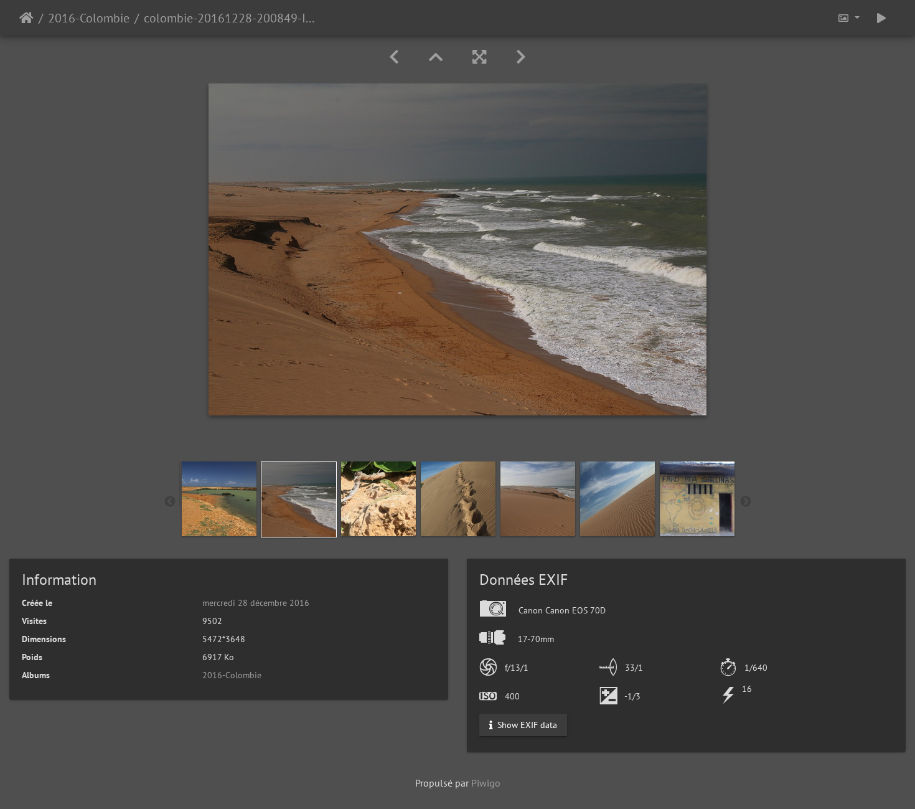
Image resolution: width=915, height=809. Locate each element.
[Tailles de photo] (848, 18)
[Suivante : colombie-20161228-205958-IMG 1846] (521, 57)
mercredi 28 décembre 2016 (255, 602)
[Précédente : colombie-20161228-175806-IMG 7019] (394, 57)
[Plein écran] (479, 57)
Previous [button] (170, 502)
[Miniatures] (436, 57)
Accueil (26, 18)
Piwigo (485, 783)
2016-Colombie (88, 18)
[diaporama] (881, 18)
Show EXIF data (526, 725)
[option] (219, 498)
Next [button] (745, 502)
